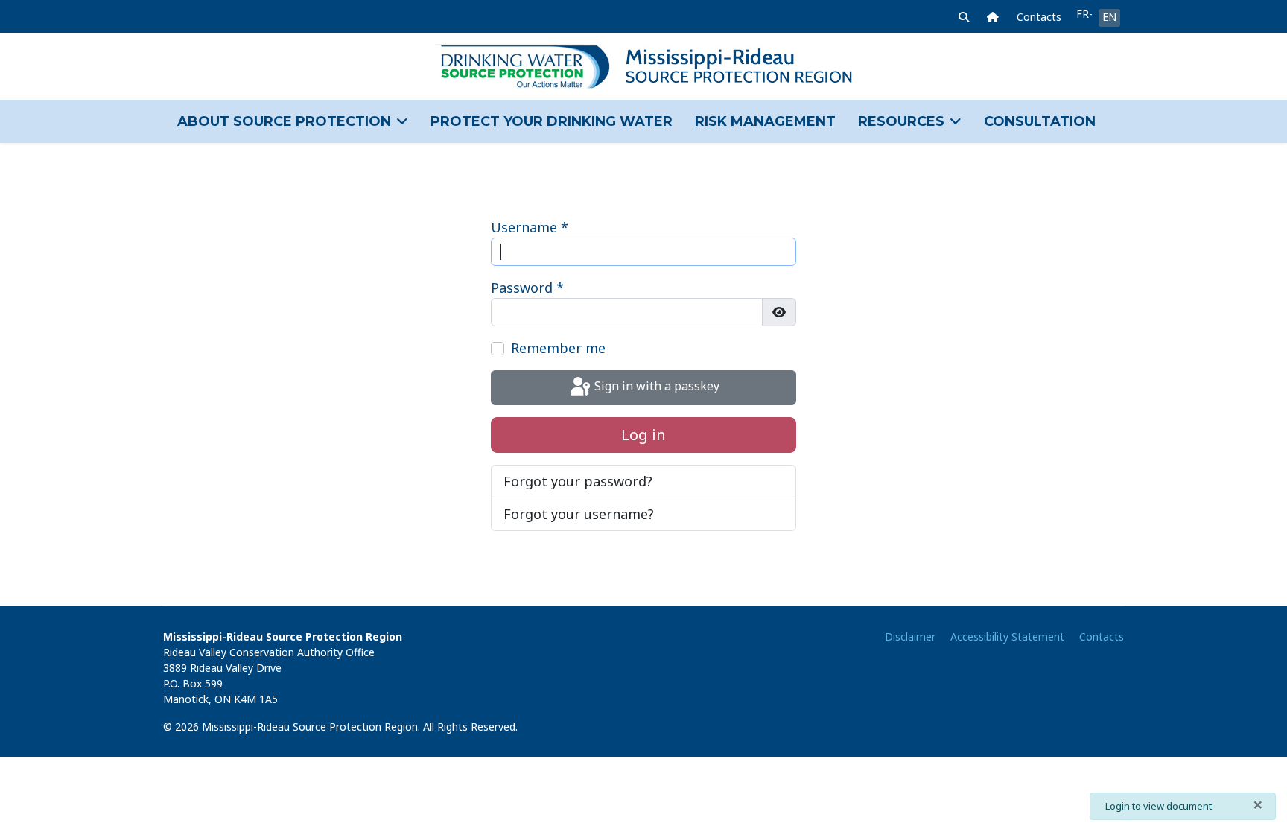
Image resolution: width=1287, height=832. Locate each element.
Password (527, 287)
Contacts (1039, 17)
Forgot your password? (577, 481)
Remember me (558, 348)
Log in (643, 435)
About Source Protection (284, 121)
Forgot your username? (578, 514)
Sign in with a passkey (655, 386)
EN (1109, 17)
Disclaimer (910, 636)
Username (529, 227)
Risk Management (765, 121)
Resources (901, 121)
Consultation (1040, 121)
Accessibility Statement (1007, 636)
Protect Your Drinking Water (551, 121)
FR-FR (1084, 14)
